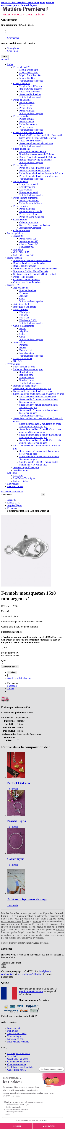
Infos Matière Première (18, 1041)
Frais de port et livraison (18, 1053)
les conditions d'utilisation (30, 974)
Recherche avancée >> (12, 491)
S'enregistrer (13, 48)
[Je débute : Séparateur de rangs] (16, 893)
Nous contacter (14, 1028)
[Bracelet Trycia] (16, 815)
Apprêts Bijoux (14, 505)
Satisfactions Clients (16, 1033)
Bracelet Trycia (16, 821)
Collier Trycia (15, 858)
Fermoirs (11, 508)
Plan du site (12, 1030)
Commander (13, 38)
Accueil (5, 59)
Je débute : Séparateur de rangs (27, 899)
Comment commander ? (18, 1061)
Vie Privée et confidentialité (20, 1067)
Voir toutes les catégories (31, 80)
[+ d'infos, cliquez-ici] (21, 1013)
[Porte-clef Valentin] (16, 777)
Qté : (3, 660)
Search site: (6, 494)
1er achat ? (12, 1056)
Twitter (10, 688)
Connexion (12, 51)
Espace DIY (13, 502)
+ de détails (12, 788)
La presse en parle (15, 1039)
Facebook (12, 686)
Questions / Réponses (17, 1059)
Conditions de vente (16, 1064)
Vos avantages (14, 1036)
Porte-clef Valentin (18, 783)
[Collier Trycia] (16, 853)
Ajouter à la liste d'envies (19, 678)
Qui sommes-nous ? (16, 1069)
